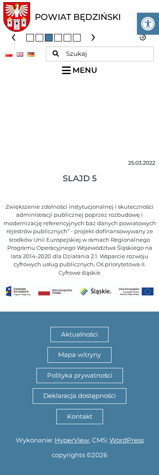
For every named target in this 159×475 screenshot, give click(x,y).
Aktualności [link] (79, 334)
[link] (148, 24)
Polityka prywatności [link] (79, 375)
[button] (30, 37)
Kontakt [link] (79, 416)
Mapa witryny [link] (79, 355)
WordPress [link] (126, 440)
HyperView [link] (72, 440)
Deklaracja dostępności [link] (79, 396)
